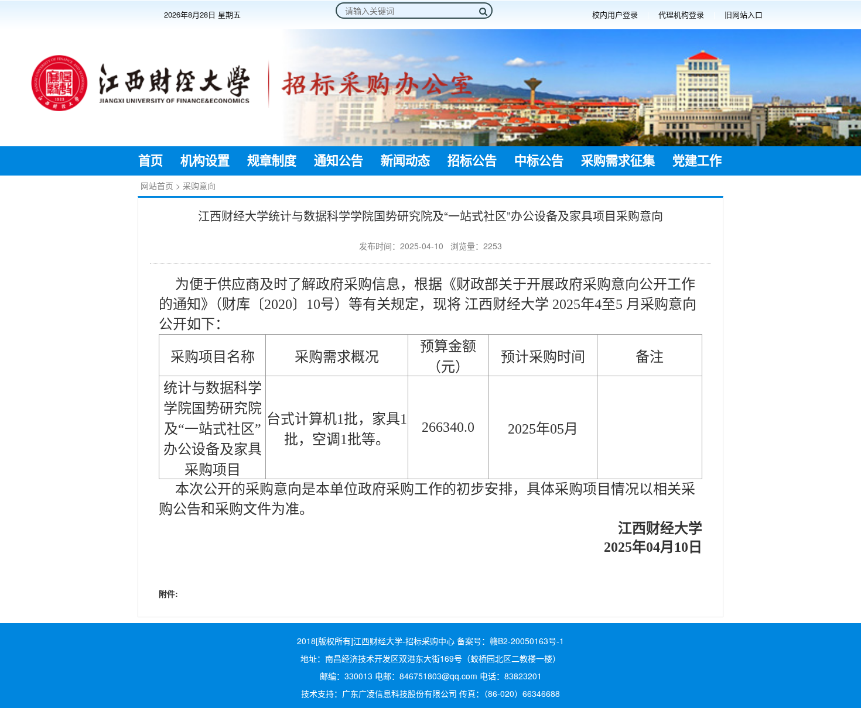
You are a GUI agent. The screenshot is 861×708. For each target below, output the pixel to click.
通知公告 (338, 161)
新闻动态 (405, 161)
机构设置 (205, 161)
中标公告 (538, 161)
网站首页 (157, 185)
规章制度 (271, 161)
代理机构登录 (681, 14)
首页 (150, 161)
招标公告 (472, 161)
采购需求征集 (618, 161)
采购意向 (199, 185)
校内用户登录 (615, 14)
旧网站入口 (744, 14)
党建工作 (697, 161)
